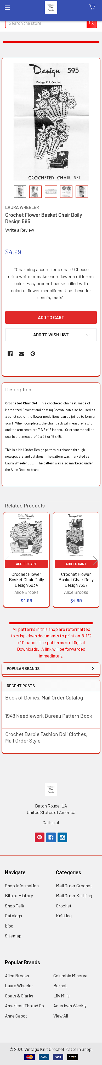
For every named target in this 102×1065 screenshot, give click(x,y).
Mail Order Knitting (74, 895)
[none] (51, 121)
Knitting (64, 915)
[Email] (21, 353)
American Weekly (70, 1005)
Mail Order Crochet (74, 885)
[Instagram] (62, 837)
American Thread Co (24, 1005)
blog (9, 925)
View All (60, 1015)
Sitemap (13, 935)
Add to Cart (26, 564)
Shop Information (22, 885)
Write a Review (19, 229)
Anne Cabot (16, 1015)
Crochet (64, 905)
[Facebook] (10, 353)
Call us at (51, 822)
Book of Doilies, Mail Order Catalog (44, 697)
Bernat (60, 985)
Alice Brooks (17, 975)
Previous (7, 561)
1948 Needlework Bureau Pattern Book (48, 716)
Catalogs (13, 915)
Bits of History (19, 895)
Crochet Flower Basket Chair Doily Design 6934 (26, 579)
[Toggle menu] (7, 7)
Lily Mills (61, 995)
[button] (51, 334)
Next (95, 561)
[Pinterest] (33, 353)
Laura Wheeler (19, 985)
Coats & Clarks (19, 995)
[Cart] (93, 7)
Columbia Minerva (70, 975)
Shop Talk (14, 905)
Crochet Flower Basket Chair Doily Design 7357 (76, 579)
